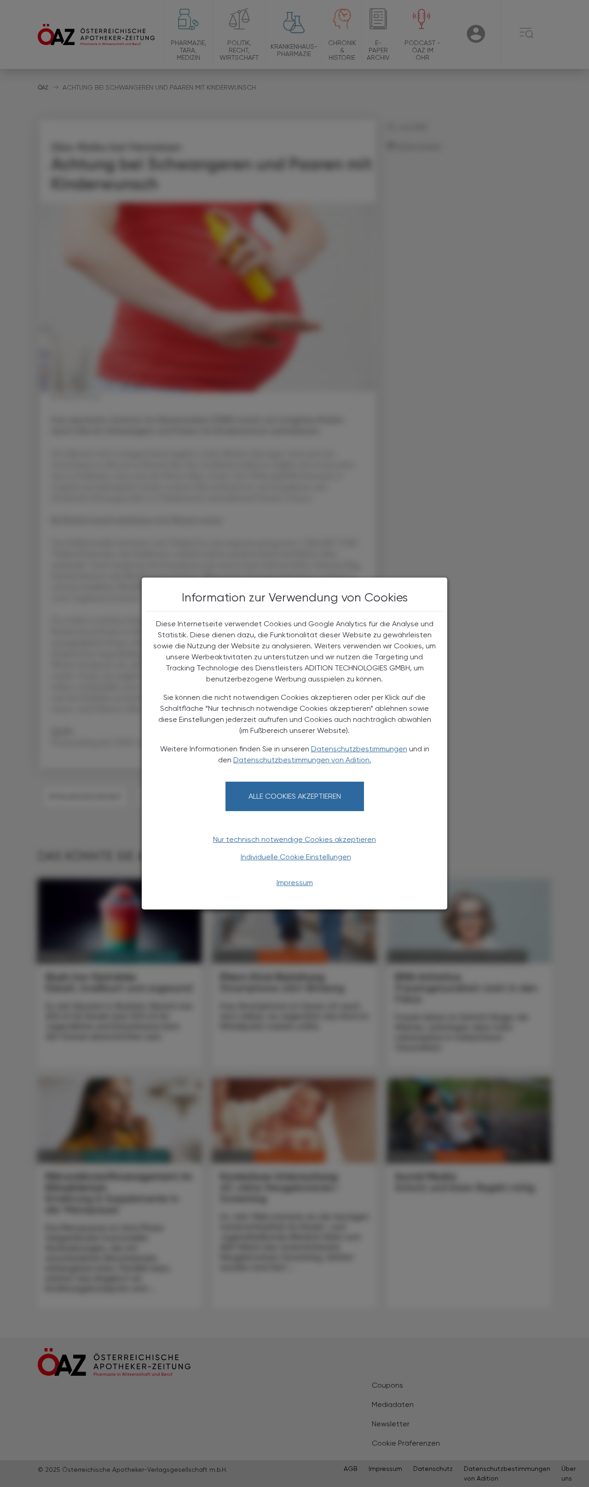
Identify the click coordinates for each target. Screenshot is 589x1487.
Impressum (295, 882)
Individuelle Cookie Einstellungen (296, 856)
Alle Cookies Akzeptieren (294, 796)
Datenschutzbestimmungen (359, 748)
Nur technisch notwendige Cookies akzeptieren (294, 839)
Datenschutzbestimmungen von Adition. (302, 759)
